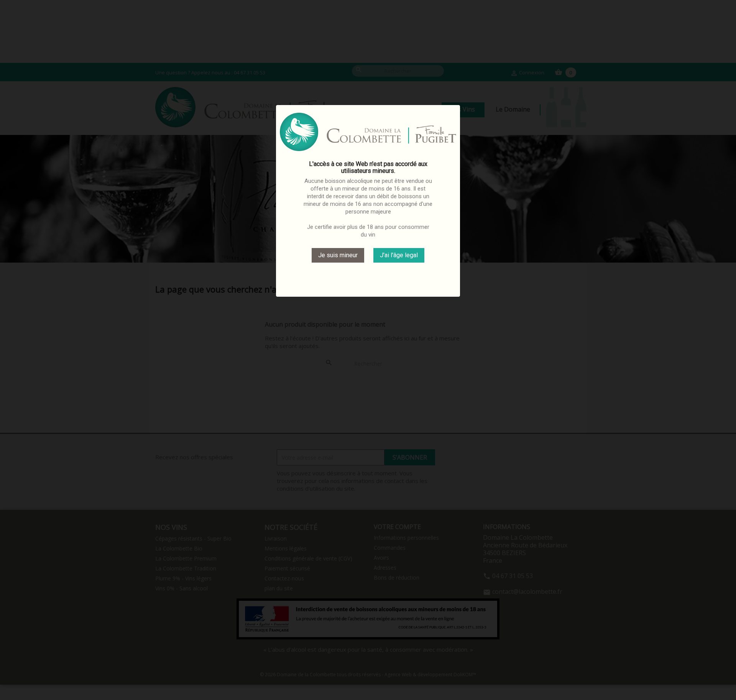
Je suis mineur (338, 255)
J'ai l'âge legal (399, 255)
